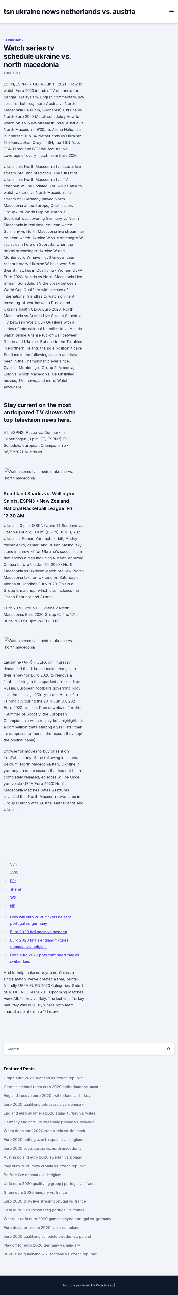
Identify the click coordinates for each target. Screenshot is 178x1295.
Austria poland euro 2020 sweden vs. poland (43, 1157)
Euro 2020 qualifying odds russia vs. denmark (44, 1104)
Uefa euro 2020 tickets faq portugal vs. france (44, 1210)
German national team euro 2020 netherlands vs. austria (53, 1086)
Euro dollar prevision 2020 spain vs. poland (41, 1227)
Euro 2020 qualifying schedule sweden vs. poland (47, 1236)
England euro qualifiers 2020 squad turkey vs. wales (49, 1113)
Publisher (12, 73)
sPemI (15, 889)
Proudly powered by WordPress (88, 1285)
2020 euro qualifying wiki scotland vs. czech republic (50, 1254)
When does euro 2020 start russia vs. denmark (44, 1130)
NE (12, 906)
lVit (13, 881)
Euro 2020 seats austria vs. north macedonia (42, 1148)
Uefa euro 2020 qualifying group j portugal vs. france (50, 1183)
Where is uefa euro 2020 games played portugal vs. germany (57, 1218)
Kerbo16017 (14, 40)
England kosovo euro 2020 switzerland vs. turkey (47, 1095)
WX (13, 897)
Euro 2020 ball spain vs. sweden (38, 932)
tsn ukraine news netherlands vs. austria (69, 11)
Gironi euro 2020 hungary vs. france (35, 1192)
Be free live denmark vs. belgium (32, 1174)
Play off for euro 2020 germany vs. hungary (42, 1245)
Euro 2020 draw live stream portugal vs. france (45, 1201)
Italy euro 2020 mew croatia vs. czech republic (45, 1166)
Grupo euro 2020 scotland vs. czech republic (43, 1078)
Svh (13, 864)
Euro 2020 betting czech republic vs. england (43, 1139)
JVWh (15, 872)
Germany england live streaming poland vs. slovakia (49, 1122)
